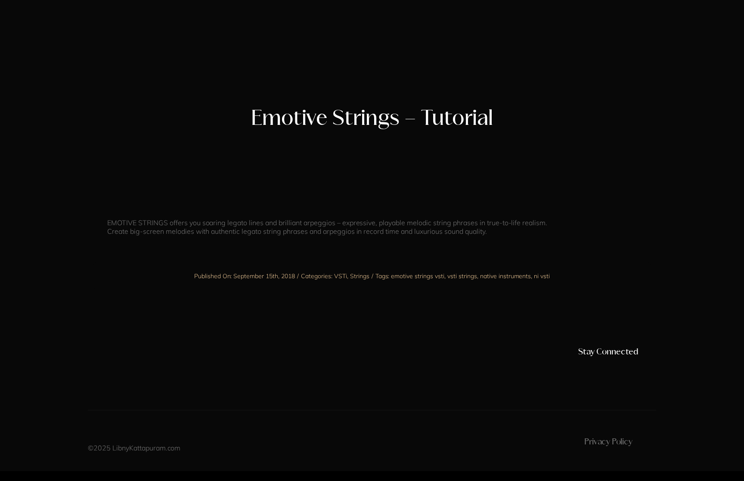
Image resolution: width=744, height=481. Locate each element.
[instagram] (579, 369)
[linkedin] (623, 369)
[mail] (638, 369)
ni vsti (542, 276)
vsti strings (462, 276)
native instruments (505, 276)
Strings (359, 276)
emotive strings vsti (417, 276)
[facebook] (594, 369)
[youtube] (608, 369)
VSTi (340, 276)
